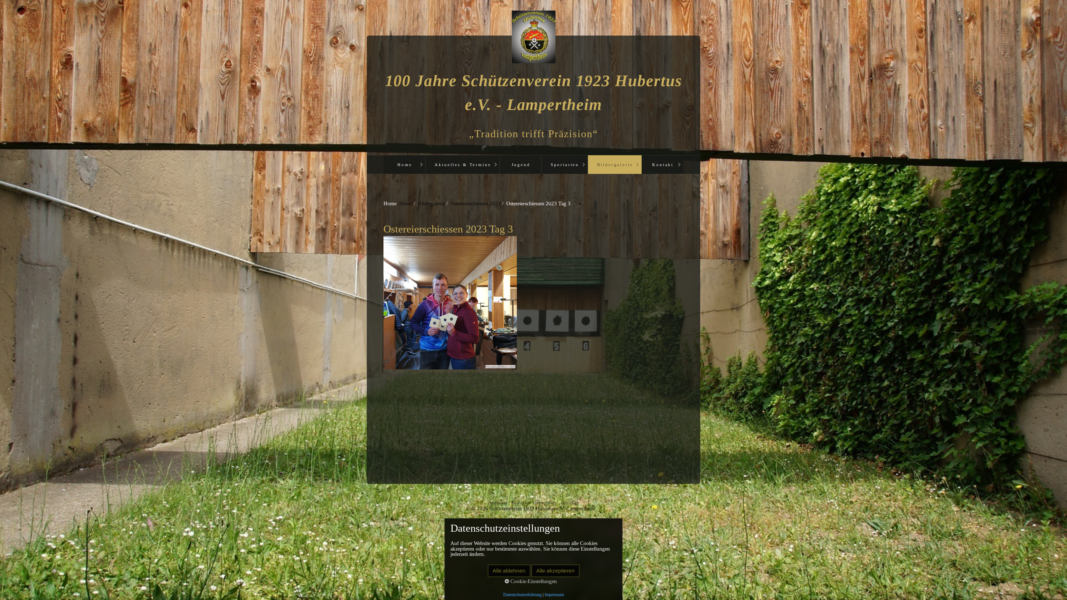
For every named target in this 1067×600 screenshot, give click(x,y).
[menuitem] (404, 164)
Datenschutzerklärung (522, 594)
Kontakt (663, 164)
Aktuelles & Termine (463, 164)
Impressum (544, 503)
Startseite (497, 503)
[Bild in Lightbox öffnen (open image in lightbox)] (533, 302)
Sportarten (565, 164)
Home (404, 164)
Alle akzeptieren (555, 571)
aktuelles (569, 503)
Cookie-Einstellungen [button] (533, 581)
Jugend (521, 164)
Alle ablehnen (509, 571)
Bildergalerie (615, 164)
